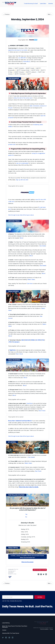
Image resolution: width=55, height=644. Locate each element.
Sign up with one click (22, 179)
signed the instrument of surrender (17, 50)
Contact (4, 630)
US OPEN (38, 340)
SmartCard (29, 403)
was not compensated (22, 163)
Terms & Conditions (44, 629)
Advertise (50, 3)
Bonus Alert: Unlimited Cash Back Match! (20, 420)
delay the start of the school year (23, 98)
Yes (26, 514)
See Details (43, 246)
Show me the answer (27, 562)
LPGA (10, 342)
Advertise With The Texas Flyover (10, 633)
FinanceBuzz (26, 61)
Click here (29, 283)
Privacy (51, 629)
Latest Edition (43, 3)
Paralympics (16, 342)
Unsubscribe (10, 569)
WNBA (33, 340)
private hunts (11, 144)
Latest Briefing (6, 622)
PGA (43, 340)
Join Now (39, 597)
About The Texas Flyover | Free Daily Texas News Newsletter (14, 626)
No (26, 517)
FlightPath (12, 350)
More (21, 238)
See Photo (38, 471)
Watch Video (31, 279)
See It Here (19, 354)
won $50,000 (22, 58)
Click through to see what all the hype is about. (21, 215)
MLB (22, 340)
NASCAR (27, 340)
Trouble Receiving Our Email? (31, 3)
